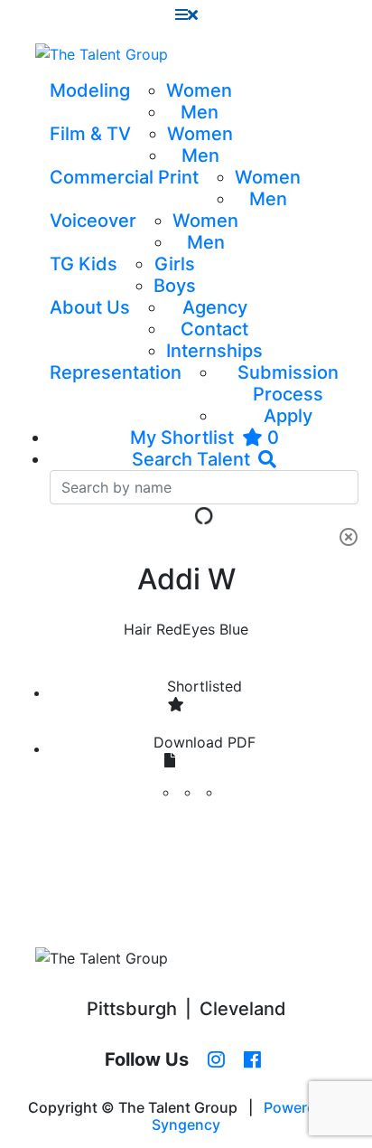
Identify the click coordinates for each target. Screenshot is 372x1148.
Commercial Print (124, 177)
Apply (288, 416)
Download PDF (204, 742)
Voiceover (93, 220)
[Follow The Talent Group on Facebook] (252, 1060)
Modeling (90, 90)
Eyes (198, 629)
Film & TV (90, 134)
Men (200, 112)
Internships (214, 351)
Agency (214, 307)
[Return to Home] (102, 54)
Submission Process (288, 383)
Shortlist (204, 686)
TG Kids (83, 264)
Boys (174, 285)
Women (199, 90)
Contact (214, 329)
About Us (90, 307)
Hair (138, 629)
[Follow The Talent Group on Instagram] (216, 1060)
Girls (174, 264)
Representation (115, 372)
